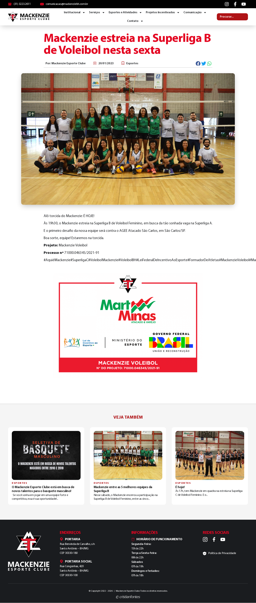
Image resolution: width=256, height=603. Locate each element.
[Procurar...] (232, 16)
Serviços (94, 12)
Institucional (72, 12)
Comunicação (192, 12)
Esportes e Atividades (123, 12)
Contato (132, 21)
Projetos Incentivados (160, 12)
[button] (198, 64)
